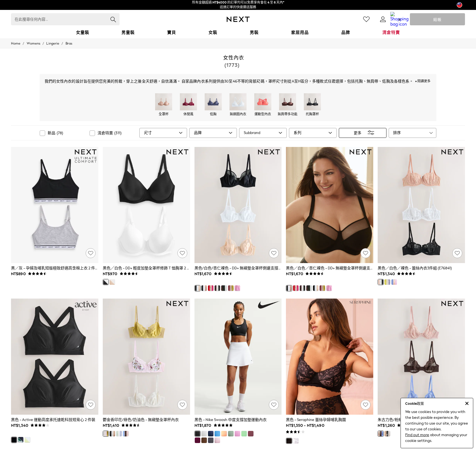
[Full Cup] (163, 102)
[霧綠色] (231, 433)
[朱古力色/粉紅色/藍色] (380, 433)
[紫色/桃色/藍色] (394, 282)
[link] (383, 19)
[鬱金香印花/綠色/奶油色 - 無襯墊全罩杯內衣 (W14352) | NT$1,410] (146, 357)
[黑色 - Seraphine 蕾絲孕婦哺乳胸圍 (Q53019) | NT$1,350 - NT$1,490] (329, 357)
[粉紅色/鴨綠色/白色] (237, 288)
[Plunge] (213, 102)
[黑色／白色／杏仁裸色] (204, 288)
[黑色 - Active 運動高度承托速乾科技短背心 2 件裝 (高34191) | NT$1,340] (54, 357)
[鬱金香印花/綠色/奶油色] (106, 433)
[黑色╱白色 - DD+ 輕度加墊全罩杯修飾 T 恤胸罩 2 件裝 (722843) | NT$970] (146, 205)
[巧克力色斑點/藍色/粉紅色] (125, 433)
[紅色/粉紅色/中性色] (210, 288)
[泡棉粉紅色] (217, 440)
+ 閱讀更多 (423, 80)
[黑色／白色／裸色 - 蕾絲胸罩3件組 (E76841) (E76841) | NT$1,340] (421, 205)
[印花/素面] (217, 288)
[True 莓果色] (197, 440)
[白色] (204, 433)
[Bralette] (238, 102)
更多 (357, 132)
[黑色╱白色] (106, 282)
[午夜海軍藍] (210, 433)
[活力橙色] (224, 433)
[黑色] (14, 439)
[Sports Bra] (262, 102)
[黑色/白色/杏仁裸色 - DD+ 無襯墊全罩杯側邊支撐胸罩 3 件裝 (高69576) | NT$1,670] (238, 205)
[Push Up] (312, 102)
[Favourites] (366, 19)
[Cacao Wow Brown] (204, 440)
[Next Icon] (238, 19)
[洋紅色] (237, 433)
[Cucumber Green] (244, 433)
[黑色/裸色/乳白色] (387, 433)
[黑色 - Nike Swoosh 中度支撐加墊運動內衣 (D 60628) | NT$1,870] (238, 357)
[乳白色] (296, 441)
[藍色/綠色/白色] (119, 433)
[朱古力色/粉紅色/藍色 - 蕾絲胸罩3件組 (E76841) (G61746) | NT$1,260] (421, 357)
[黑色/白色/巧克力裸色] (224, 288)
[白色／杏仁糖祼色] (112, 282)
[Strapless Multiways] (287, 102)
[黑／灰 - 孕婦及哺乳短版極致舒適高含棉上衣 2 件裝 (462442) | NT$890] (54, 205)
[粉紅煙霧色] (250, 433)
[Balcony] (188, 102)
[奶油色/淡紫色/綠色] (387, 282)
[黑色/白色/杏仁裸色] (197, 288)
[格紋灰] (210, 440)
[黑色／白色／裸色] (380, 282)
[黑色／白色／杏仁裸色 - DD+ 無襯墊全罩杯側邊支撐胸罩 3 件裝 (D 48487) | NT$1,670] (329, 205)
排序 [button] (397, 132)
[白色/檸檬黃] (27, 439)
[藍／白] (217, 433)
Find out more (417, 435)
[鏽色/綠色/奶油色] (231, 288)
